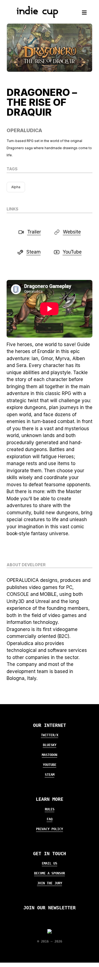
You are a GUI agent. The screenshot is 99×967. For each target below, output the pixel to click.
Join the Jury (49, 883)
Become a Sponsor (49, 873)
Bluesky (49, 745)
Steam (49, 775)
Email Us (49, 863)
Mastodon (49, 755)
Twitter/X (49, 735)
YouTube (49, 765)
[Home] (35, 16)
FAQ (50, 819)
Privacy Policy (49, 829)
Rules (49, 809)
